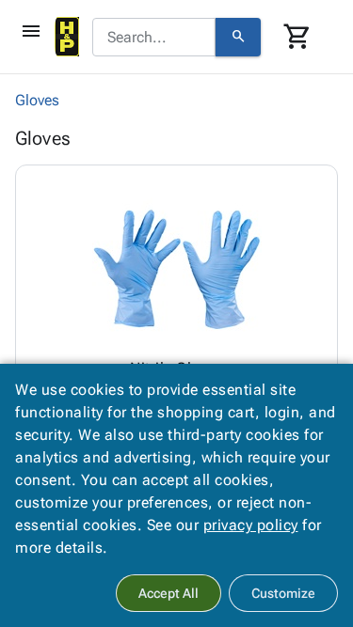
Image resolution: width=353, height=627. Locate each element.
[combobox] (154, 37)
